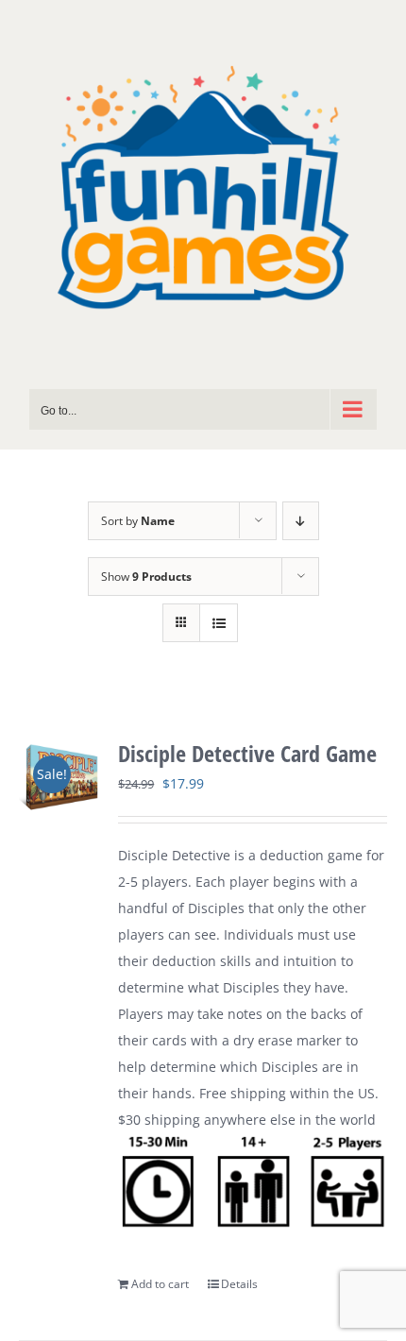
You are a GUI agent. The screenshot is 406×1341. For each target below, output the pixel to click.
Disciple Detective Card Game (247, 753)
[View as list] (218, 622)
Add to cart (160, 1284)
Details (239, 1284)
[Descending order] (300, 520)
